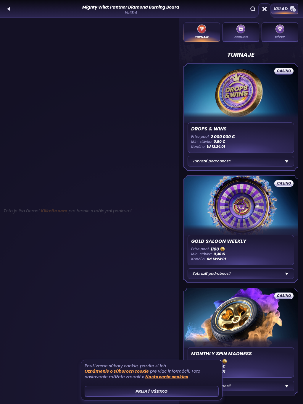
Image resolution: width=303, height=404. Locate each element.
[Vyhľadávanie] (252, 9)
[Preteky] (264, 9)
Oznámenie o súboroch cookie (117, 371)
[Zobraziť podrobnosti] (286, 161)
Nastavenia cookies (166, 377)
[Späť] (9, 9)
